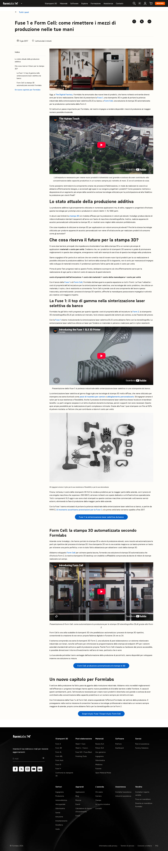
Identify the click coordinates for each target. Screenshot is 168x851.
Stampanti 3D (51, 3)
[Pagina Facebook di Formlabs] (15, 769)
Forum (78, 816)
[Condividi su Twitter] (142, 21)
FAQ (156, 846)
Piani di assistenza (142, 744)
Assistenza (108, 3)
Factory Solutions (141, 748)
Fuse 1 (100, 97)
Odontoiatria (100, 760)
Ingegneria (99, 756)
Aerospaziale (60, 804)
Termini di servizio (127, 846)
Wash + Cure (80, 744)
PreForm (118, 744)
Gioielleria (59, 825)
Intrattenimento (61, 821)
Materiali (63, 3)
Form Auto (59, 760)
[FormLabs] (10, 3)
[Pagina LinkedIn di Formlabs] (39, 769)
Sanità (57, 812)
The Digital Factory (64, 94)
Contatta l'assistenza (123, 792)
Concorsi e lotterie (145, 846)
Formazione (96, 3)
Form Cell (108, 101)
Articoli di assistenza (123, 796)
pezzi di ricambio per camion (92, 396)
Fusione (98, 768)
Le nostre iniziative (102, 804)
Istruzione (59, 817)
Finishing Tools (81, 756)
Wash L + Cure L (82, 748)
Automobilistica (61, 800)
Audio (57, 829)
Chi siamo (99, 792)
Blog (77, 796)
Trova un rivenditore (143, 799)
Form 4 (58, 744)
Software (74, 3)
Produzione (59, 796)
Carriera (98, 796)
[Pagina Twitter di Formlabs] (21, 769)
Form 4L (58, 752)
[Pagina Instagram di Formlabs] (27, 769)
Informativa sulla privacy (108, 846)
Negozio (160, 3)
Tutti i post (24, 12)
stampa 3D (74, 216)
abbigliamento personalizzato (120, 396)
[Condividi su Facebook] (134, 21)
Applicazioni (80, 792)
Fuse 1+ (58, 768)
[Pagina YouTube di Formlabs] (33, 769)
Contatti (119, 3)
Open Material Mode (103, 773)
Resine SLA (99, 744)
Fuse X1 (58, 764)
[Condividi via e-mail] (149, 21)
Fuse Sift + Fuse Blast (84, 752)
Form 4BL (59, 756)
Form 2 (136, 311)
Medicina (98, 764)
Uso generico (100, 752)
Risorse (78, 800)
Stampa (98, 800)
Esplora (84, 3)
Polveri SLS (99, 748)
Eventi (78, 804)
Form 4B (58, 748)
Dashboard (119, 748)
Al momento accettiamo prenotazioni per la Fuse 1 (79, 509)
